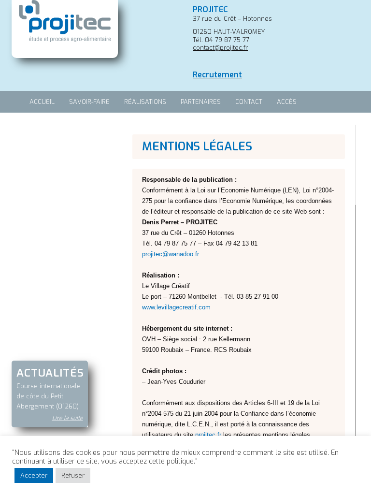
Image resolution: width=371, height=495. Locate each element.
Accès (287, 102)
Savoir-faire (89, 102)
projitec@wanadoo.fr (170, 254)
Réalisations (145, 102)
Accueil (42, 102)
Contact (248, 102)
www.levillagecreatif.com (176, 307)
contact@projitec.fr (220, 48)
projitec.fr (208, 434)
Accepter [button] (33, 475)
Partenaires (201, 102)
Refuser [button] (73, 475)
